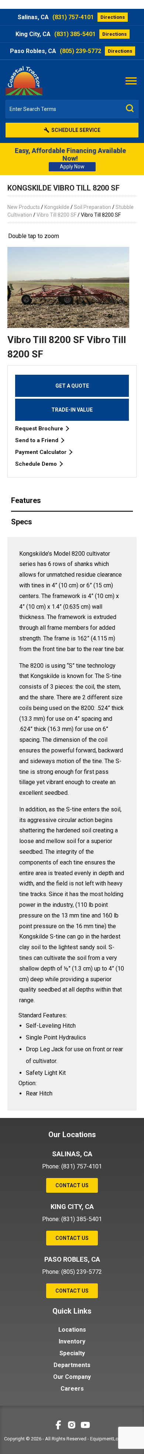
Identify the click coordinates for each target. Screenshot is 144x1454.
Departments (72, 1365)
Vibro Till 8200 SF (56, 215)
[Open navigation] (131, 80)
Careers (72, 1388)
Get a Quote (72, 386)
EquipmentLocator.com (115, 1438)
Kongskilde (56, 207)
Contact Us (72, 1185)
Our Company (72, 1376)
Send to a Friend (37, 440)
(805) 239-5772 (80, 51)
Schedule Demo (36, 464)
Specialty (72, 1353)
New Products (23, 207)
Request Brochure (40, 428)
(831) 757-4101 (73, 17)
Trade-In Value (72, 410)
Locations (72, 1329)
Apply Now (72, 166)
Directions (112, 17)
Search (130, 108)
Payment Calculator (41, 452)
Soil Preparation (92, 207)
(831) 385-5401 (75, 34)
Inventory (72, 1341)
